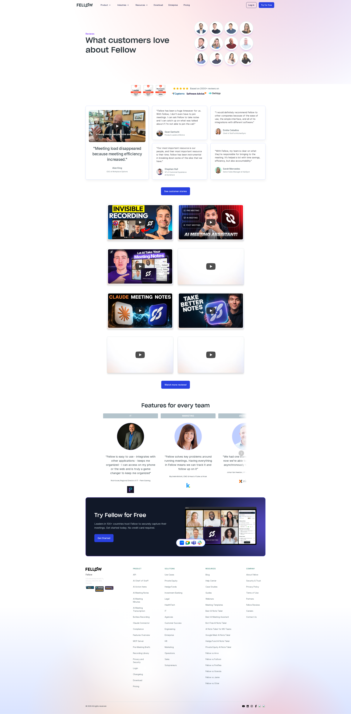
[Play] (117, 126)
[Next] (241, 453)
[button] (106, 5)
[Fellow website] (85, 5)
